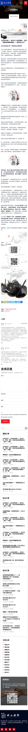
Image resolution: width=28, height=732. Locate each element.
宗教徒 (10, 309)
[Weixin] (14, 729)
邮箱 (2, 400)
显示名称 (3, 393)
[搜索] (26, 428)
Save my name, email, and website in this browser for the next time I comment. (14, 416)
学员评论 (15, 16)
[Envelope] (2, 729)
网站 (2, 406)
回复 (2, 342)
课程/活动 (11, 548)
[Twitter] (6, 729)
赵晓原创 (11, 443)
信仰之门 (11, 479)
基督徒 (7, 309)
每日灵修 (11, 491)
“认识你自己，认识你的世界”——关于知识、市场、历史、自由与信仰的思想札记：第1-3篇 (14, 469)
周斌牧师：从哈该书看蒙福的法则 (12, 454)
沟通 (14, 309)
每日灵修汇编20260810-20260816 (12, 489)
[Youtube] (10, 729)
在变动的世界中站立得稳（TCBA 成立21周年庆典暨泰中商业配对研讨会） (14, 546)
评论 (2, 375)
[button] (21, 3)
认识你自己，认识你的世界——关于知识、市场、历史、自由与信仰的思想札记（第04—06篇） (14, 461)
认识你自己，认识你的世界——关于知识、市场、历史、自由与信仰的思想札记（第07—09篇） (14, 448)
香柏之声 (11, 456)
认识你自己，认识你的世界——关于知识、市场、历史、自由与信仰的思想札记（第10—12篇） (14, 440)
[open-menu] (25, 3)
